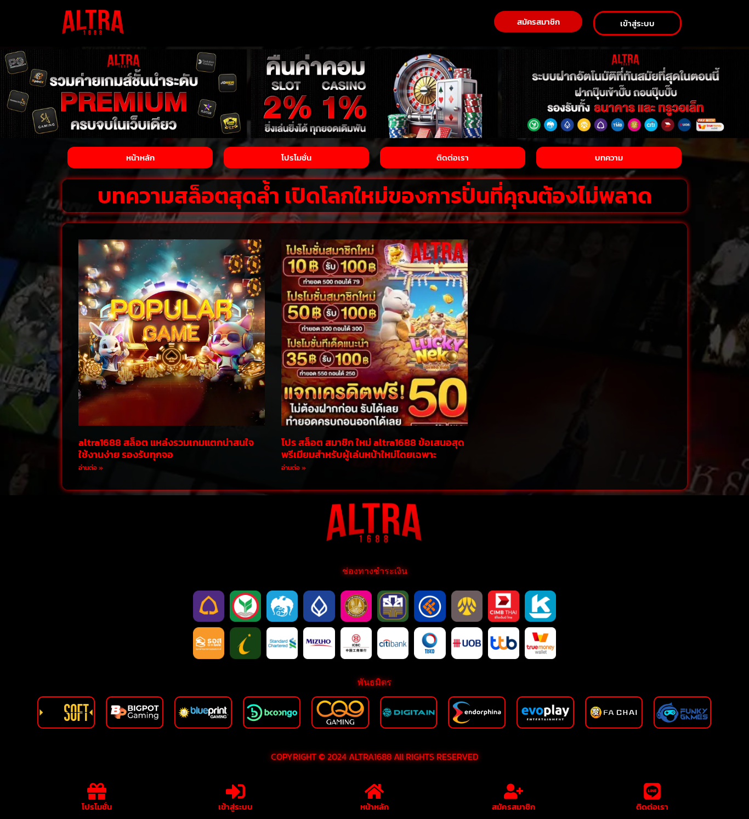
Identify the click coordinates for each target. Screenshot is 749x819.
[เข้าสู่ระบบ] (235, 791)
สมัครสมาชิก (513, 806)
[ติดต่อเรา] (652, 791)
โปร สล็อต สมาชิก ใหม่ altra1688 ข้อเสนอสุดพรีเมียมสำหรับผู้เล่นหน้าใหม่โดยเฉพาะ (372, 448)
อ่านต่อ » (90, 468)
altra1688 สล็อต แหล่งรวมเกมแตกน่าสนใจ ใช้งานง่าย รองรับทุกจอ (166, 448)
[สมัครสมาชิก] (513, 791)
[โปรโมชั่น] (96, 791)
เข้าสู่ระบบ (235, 806)
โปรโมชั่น (97, 806)
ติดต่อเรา (652, 806)
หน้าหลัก (374, 806)
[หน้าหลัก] (374, 791)
